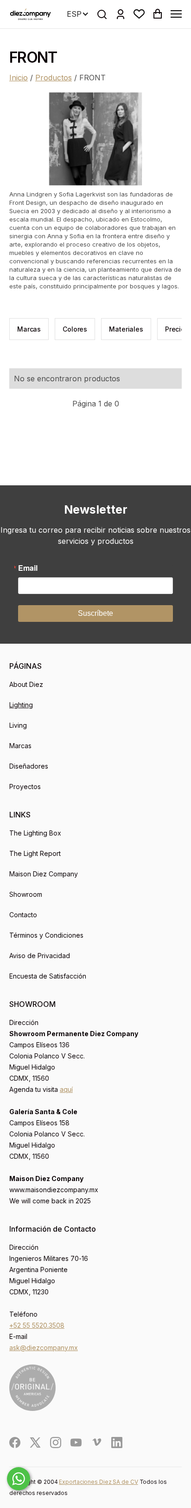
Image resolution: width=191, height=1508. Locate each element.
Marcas (20, 746)
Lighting (21, 705)
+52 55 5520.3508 (36, 1325)
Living (18, 725)
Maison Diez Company (43, 874)
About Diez (26, 684)
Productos (53, 77)
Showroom (25, 894)
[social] (14, 1442)
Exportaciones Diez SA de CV (98, 1481)
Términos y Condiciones (46, 935)
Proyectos (25, 786)
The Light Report (35, 853)
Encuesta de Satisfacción (47, 976)
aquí (66, 1089)
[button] (139, 14)
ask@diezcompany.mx (43, 1347)
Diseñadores (28, 766)
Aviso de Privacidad (39, 956)
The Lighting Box (35, 833)
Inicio (18, 77)
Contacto (23, 915)
